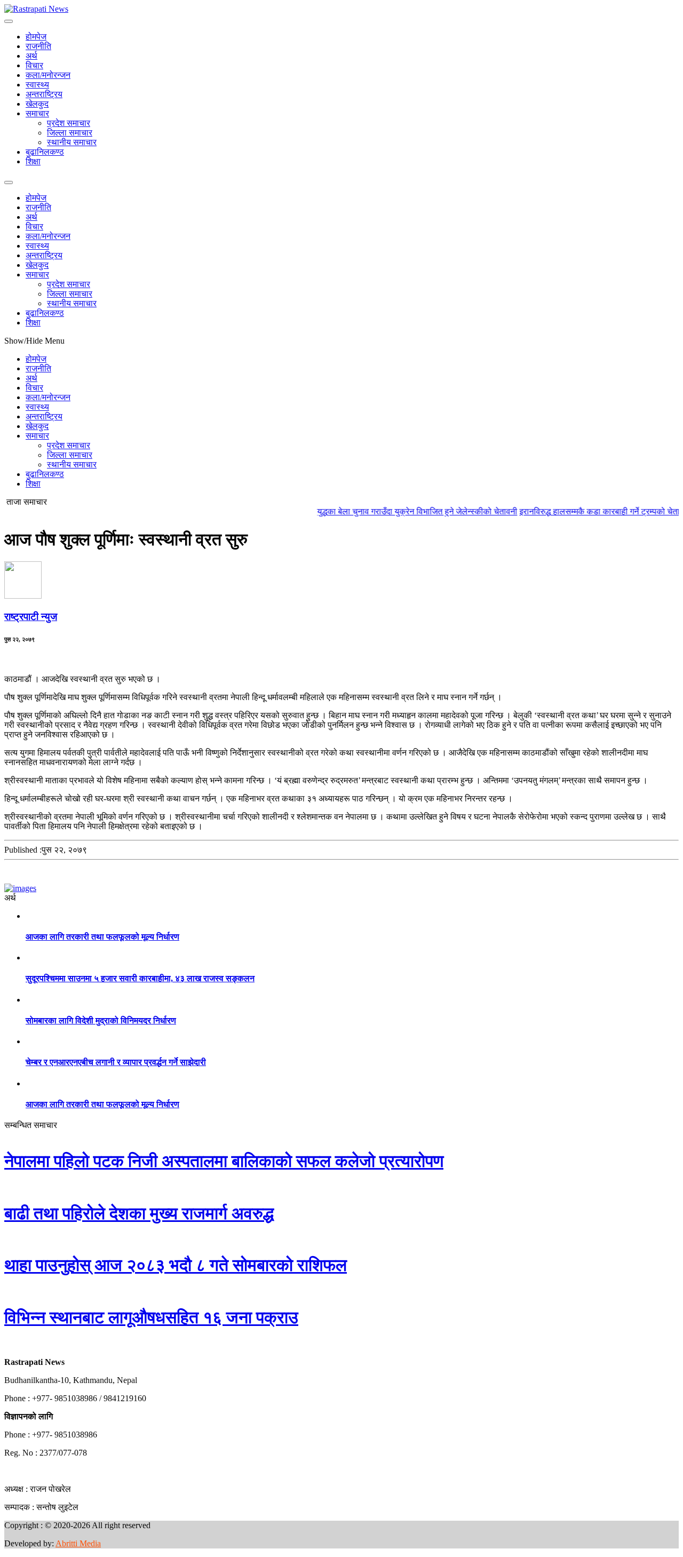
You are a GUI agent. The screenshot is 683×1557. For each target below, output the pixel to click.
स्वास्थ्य (37, 84)
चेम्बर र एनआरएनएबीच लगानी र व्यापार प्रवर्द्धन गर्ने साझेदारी (116, 1062)
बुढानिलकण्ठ (45, 151)
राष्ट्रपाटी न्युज (30, 616)
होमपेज (36, 36)
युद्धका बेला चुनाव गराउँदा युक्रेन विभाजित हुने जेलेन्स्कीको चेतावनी (399, 511)
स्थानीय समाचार (72, 142)
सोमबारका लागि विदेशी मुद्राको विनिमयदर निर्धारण (101, 1020)
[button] (4, 1344)
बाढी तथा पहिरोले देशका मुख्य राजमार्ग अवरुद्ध (139, 1213)
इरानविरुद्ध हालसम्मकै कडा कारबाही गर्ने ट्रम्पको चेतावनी (586, 511)
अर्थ (31, 55)
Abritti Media (78, 1543)
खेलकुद (37, 103)
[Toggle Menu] (8, 21)
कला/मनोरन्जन (48, 75)
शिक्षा (33, 161)
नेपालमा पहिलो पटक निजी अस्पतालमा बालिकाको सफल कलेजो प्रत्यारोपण (223, 1161)
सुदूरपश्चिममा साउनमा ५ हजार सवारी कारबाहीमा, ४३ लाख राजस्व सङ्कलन (140, 978)
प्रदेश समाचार (68, 123)
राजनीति (38, 46)
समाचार (37, 113)
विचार (34, 65)
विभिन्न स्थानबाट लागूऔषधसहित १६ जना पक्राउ (151, 1317)
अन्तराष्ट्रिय (44, 94)
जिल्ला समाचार (69, 132)
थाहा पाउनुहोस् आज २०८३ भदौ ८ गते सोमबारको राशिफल (175, 1265)
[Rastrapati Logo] (36, 8)
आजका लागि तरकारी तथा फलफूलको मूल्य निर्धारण (102, 936)
